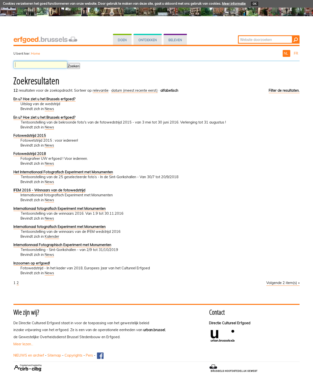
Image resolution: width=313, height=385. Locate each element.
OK (255, 3)
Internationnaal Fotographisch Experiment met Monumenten (62, 245)
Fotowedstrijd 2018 (29, 153)
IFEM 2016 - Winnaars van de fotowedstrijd (49, 190)
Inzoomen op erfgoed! (31, 263)
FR (296, 53)
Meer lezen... (23, 344)
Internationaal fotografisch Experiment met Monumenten (59, 208)
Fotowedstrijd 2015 (29, 135)
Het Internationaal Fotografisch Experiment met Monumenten (63, 172)
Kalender (52, 236)
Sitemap (54, 355)
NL (286, 53)
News (49, 109)
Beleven (175, 40)
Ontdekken (147, 40)
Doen (122, 40)
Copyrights (73, 355)
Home (35, 53)
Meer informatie (234, 3)
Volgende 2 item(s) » (283, 283)
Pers (89, 355)
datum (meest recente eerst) (134, 90)
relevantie (101, 90)
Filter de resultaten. (284, 90)
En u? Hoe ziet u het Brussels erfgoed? (44, 99)
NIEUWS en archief (28, 355)
